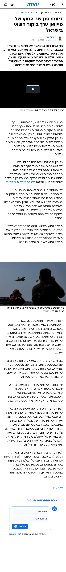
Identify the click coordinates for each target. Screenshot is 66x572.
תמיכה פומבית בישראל (20, 182)
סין (54, 488)
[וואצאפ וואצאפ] (12, 4)
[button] (52, 4)
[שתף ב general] (6, 4)
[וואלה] (33, 4)
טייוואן (60, 488)
